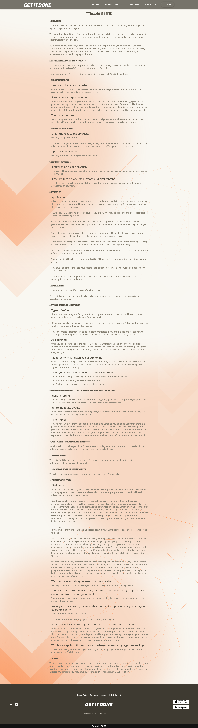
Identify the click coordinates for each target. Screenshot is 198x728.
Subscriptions (151, 4)
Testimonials (136, 4)
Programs (96, 4)
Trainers (108, 4)
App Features (120, 4)
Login (168, 4)
